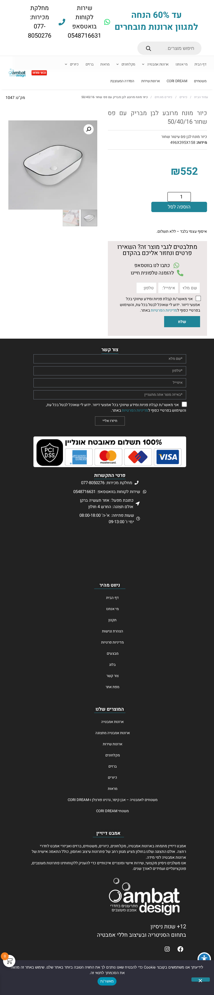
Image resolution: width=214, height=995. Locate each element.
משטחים (200, 81)
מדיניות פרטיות (112, 642)
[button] (89, 129)
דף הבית (200, 64)
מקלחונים (128, 64)
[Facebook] (180, 949)
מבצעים (112, 653)
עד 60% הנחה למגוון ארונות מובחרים (156, 21)
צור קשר (112, 675)
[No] (200, 979)
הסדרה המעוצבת (122, 81)
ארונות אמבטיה (158, 64)
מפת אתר (112, 687)
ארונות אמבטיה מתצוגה (112, 733)
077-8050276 (39, 31)
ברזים (90, 64)
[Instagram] (167, 949)
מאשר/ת (107, 981)
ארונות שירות (150, 81)
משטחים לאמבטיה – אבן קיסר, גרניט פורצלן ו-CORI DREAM (112, 799)
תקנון (112, 620)
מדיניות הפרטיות (164, 310)
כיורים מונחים (163, 97)
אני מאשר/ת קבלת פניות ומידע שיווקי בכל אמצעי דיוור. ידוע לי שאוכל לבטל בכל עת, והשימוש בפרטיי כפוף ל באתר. (160, 304)
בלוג (112, 664)
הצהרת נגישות (112, 631)
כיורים (74, 64)
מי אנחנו (182, 64)
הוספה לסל (179, 207)
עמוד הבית (201, 97)
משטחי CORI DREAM (112, 811)
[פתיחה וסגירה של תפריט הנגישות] (204, 959)
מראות (105, 64)
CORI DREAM (177, 81)
